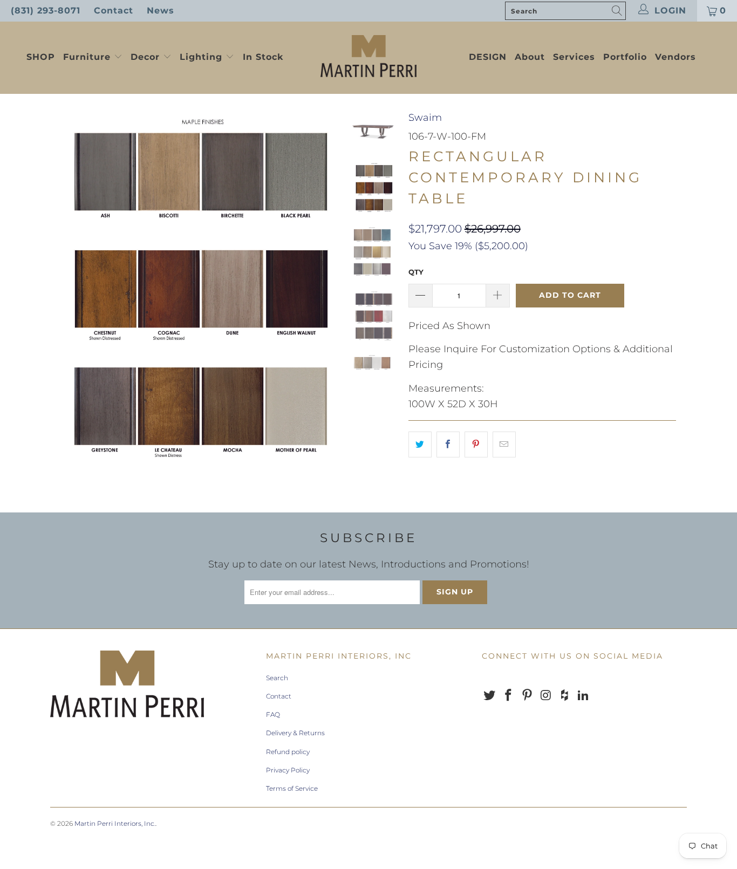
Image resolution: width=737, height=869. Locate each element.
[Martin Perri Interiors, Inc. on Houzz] (565, 696)
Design (488, 57)
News (160, 10)
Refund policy (288, 752)
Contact (113, 10)
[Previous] (65, 296)
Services (574, 57)
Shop (40, 57)
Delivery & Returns (295, 733)
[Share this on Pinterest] (476, 445)
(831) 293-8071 (45, 10)
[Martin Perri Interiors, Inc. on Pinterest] (527, 696)
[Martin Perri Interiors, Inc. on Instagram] (546, 696)
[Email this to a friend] (504, 445)
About (530, 57)
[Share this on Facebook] (448, 445)
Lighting (203, 57)
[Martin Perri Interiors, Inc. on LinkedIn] (583, 696)
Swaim (425, 118)
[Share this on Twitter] (420, 445)
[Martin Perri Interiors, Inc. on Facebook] (509, 696)
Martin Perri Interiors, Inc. (114, 823)
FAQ (273, 714)
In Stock (263, 57)
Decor (147, 57)
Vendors (675, 57)
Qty (416, 272)
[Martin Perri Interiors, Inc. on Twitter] (490, 696)
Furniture (87, 57)
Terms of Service (292, 788)
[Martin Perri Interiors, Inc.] (368, 57)
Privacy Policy (288, 770)
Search (277, 678)
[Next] (323, 296)
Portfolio (625, 57)
